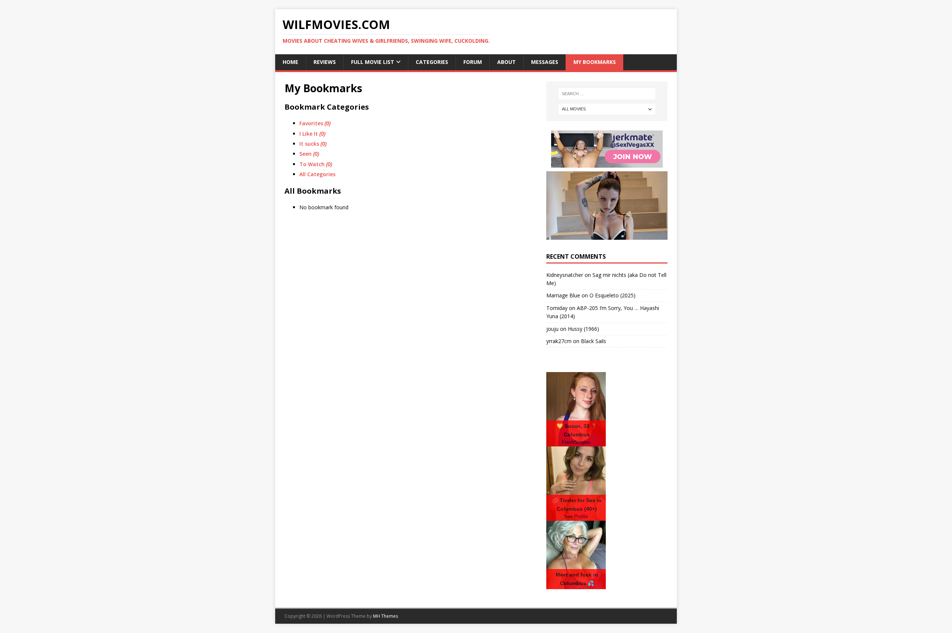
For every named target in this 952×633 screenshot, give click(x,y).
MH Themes (385, 616)
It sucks (313, 143)
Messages (544, 61)
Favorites (315, 123)
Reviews (324, 61)
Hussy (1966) (583, 328)
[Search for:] (607, 93)
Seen (309, 153)
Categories (432, 61)
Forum (472, 61)
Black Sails (593, 341)
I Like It (312, 133)
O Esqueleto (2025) (612, 295)
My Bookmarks (594, 61)
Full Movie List (372, 61)
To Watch (315, 164)
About (506, 61)
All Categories (317, 174)
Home (290, 61)
